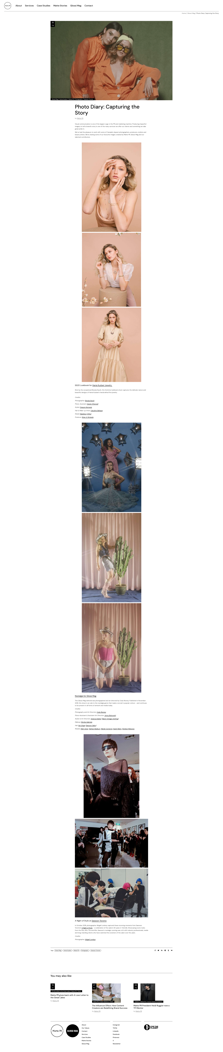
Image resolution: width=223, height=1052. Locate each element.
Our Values (85, 1028)
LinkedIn (116, 1031)
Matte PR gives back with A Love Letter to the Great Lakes (69, 996)
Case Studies (86, 1037)
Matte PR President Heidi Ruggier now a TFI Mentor (151, 1006)
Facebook (116, 1034)
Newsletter (117, 1044)
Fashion (137, 1001)
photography (85, 950)
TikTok (115, 1028)
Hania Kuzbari (63, 99)
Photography (78, 99)
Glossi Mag (191, 13)
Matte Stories (86, 1041)
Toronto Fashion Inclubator (154, 1001)
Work (79, 991)
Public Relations (104, 1001)
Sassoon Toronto (88, 99)
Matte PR (71, 99)
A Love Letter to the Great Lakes (61, 991)
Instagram (116, 1025)
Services (85, 1034)
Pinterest (116, 1037)
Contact (84, 1031)
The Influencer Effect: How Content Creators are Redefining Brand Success (109, 1006)
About (84, 1025)
